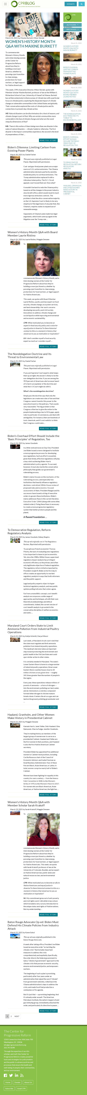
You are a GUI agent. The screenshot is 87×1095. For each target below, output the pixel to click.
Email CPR (21, 1088)
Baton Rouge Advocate (32, 940)
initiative (44, 568)
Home (7, 1082)
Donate (71, 4)
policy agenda (41, 464)
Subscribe (9, 1088)
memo (40, 450)
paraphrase (30, 549)
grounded (45, 607)
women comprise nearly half (39, 768)
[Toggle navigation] (5, 4)
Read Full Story (48, 140)
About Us (28, 1082)
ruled (53, 641)
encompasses (35, 596)
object (45, 583)
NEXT (16, 1016)
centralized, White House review (44, 485)
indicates (38, 589)
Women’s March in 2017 (49, 784)
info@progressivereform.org (15, 1045)
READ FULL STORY (48, 225)
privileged (51, 560)
